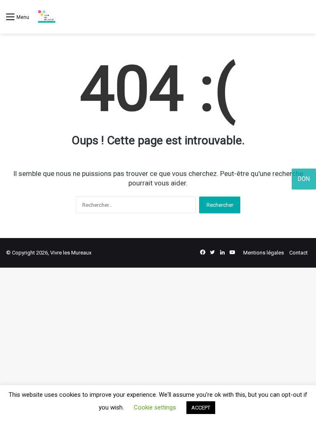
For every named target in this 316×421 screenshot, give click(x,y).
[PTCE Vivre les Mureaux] (46, 17)
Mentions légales (263, 253)
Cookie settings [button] (155, 407)
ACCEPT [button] (200, 408)
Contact (298, 253)
